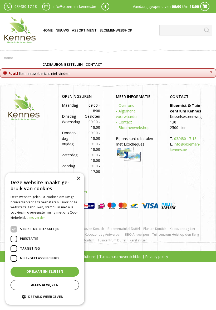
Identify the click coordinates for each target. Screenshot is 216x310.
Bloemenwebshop (134, 127)
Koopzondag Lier (182, 228)
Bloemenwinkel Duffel (123, 228)
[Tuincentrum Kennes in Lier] (20, 30)
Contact (125, 122)
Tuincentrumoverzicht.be (120, 256)
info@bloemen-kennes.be (74, 6)
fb (105, 7)
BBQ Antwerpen (137, 234)
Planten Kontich (154, 228)
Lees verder (36, 217)
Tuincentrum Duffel (112, 240)
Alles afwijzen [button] (45, 285)
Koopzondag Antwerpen (103, 234)
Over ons (126, 105)
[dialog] (44, 239)
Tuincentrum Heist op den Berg (175, 234)
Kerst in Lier (138, 240)
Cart (204, 6)
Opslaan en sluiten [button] (44, 271)
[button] (45, 296)
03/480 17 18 (25, 6)
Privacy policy (156, 256)
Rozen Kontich (93, 228)
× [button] (78, 178)
